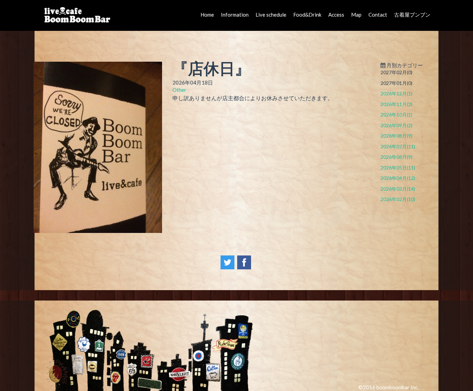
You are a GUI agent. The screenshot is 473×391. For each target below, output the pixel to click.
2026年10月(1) (396, 115)
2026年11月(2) (396, 104)
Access (336, 14)
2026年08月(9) (396, 136)
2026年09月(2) (396, 125)
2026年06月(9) (396, 157)
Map (356, 14)
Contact (377, 14)
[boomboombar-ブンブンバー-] (79, 14)
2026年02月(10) (398, 199)
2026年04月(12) (398, 178)
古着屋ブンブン (412, 14)
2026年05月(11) (398, 168)
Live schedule (271, 14)
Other (179, 90)
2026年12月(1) (396, 93)
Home (207, 14)
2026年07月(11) (398, 146)
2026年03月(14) (398, 189)
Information (235, 14)
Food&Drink (307, 14)
